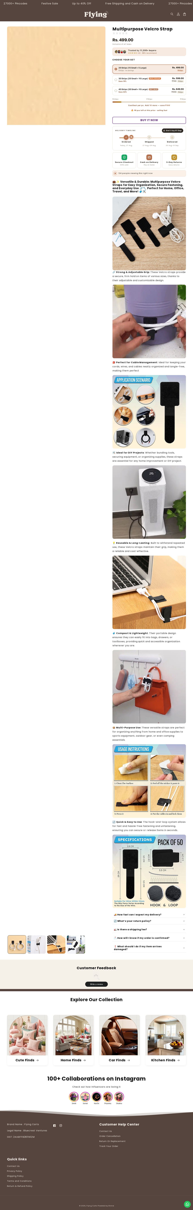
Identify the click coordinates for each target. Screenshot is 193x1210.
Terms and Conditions (19, 1181)
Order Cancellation (110, 1136)
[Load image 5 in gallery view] (76, 944)
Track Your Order (108, 1146)
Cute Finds (25, 1060)
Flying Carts (91, 1206)
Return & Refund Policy (19, 1186)
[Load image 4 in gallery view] (56, 944)
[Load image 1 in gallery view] (17, 944)
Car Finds (117, 1060)
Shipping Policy (15, 1176)
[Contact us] (187, 1204)
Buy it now (149, 120)
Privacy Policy (14, 1171)
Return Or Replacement (112, 1141)
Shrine (111, 1206)
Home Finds (71, 1060)
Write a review (96, 984)
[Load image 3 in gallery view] (36, 944)
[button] (172, 14)
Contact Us (105, 1131)
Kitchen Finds (163, 1060)
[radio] (149, 69)
